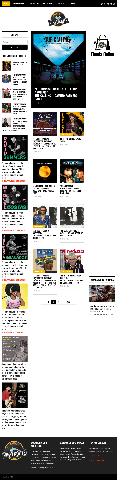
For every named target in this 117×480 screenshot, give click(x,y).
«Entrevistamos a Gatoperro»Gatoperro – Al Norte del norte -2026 (44, 234)
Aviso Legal (94, 456)
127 (69, 302)
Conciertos (33, 3)
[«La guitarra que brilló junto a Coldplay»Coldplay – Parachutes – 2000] (45, 171)
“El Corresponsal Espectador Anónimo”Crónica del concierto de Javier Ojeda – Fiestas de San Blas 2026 (44, 144)
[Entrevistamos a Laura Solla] (72, 124)
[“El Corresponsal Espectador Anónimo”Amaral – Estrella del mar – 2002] (72, 171)
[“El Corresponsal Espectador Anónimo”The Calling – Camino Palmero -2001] (58, 59)
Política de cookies (97, 460)
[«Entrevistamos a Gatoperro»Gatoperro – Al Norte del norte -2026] (45, 216)
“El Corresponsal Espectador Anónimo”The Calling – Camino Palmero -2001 (56, 94)
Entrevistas (18, 3)
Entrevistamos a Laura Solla (70, 140)
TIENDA (72, 3)
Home (6, 3)
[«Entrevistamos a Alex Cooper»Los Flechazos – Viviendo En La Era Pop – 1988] (72, 261)
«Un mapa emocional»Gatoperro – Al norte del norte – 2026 (72, 233)
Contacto (60, 3)
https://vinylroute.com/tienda (13, 180)
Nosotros (47, 3)
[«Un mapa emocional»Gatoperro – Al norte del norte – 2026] (72, 216)
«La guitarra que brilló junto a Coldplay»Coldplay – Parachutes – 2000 (44, 190)
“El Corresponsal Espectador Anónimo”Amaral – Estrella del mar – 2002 (70, 190)
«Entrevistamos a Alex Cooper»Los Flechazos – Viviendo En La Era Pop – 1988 (71, 279)
